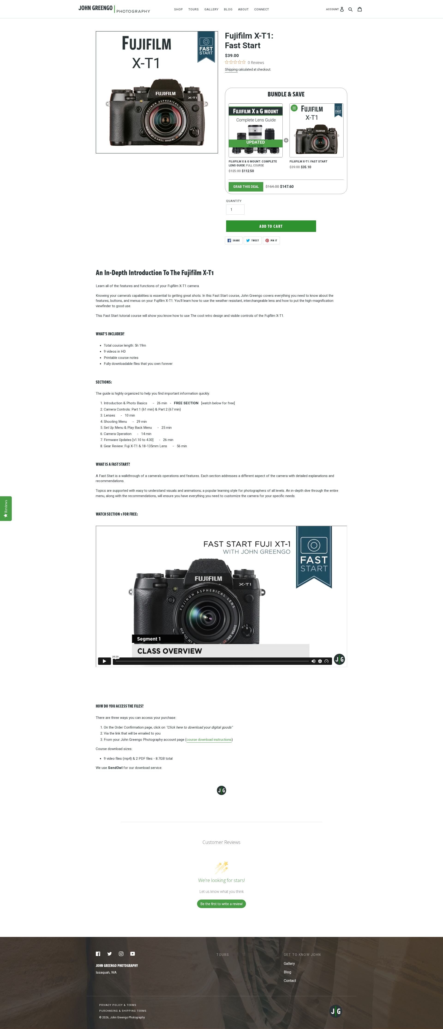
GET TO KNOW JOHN (302, 954)
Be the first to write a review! (221, 904)
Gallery (289, 963)
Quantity (234, 201)
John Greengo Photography (127, 1017)
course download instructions (209, 739)
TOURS (222, 954)
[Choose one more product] (294, 108)
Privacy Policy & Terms (117, 1005)
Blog (287, 972)
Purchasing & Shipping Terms (123, 1011)
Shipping (231, 69)
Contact (290, 981)
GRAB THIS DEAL (246, 186)
